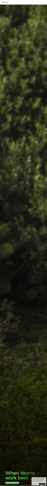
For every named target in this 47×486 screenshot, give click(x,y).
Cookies (44, 480)
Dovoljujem (18, 57)
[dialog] (39, 481)
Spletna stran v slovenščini (12, 482)
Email (16, 54)
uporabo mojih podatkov (23, 57)
